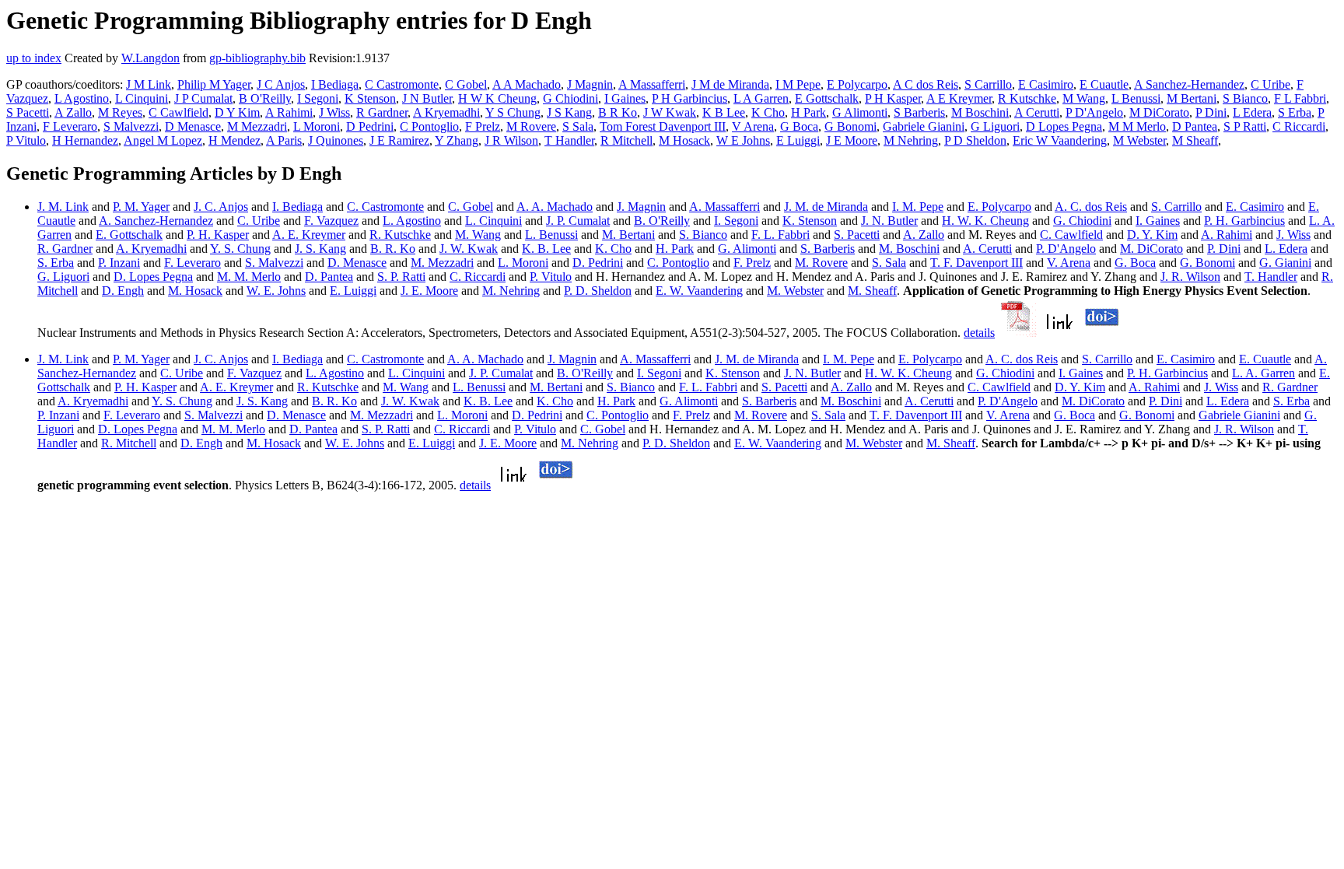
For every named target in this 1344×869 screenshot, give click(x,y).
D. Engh (123, 290)
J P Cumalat (203, 98)
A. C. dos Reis (1091, 206)
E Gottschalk (827, 98)
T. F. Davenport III (976, 262)
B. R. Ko (392, 248)
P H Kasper (893, 98)
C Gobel (466, 84)
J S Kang (569, 112)
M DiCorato (1159, 112)
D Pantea (1194, 126)
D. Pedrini (597, 262)
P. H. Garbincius (1244, 220)
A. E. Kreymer (308, 234)
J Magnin (590, 84)
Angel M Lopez (163, 140)
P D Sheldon (975, 140)
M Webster (1139, 140)
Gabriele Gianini (923, 126)
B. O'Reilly (662, 220)
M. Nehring (511, 290)
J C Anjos (281, 84)
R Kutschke (1027, 98)
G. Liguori (63, 276)
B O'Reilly (265, 98)
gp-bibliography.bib (257, 58)
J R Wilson (511, 140)
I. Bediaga (297, 206)
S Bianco (1245, 98)
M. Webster (795, 290)
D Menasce (193, 126)
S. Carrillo (1176, 206)
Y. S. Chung (240, 248)
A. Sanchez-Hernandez (156, 220)
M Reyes (120, 112)
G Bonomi (850, 126)
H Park (808, 112)
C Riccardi (1298, 126)
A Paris (284, 140)
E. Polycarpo (999, 206)
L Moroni (316, 126)
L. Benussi (551, 234)
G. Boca (1135, 262)
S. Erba (55, 262)
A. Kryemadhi (151, 248)
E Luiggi (798, 140)
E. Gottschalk (129, 234)
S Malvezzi (131, 126)
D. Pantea (329, 276)
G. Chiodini (1082, 220)
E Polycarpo (857, 84)
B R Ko (617, 112)
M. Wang (478, 234)
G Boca (799, 126)
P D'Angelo (1094, 112)
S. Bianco (703, 234)
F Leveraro (70, 126)
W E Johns (743, 140)
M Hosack (684, 140)
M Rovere (531, 126)
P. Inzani (119, 262)
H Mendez (234, 140)
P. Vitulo (551, 276)
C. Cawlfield (1071, 234)
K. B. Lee (546, 248)
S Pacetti (27, 112)
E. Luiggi (353, 290)
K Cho (768, 112)
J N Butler (427, 98)
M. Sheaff (872, 290)
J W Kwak (669, 112)
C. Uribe (258, 220)
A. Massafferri (724, 206)
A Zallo (73, 112)
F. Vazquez (331, 220)
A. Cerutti (987, 248)
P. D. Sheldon (598, 290)
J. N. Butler (889, 220)
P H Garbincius (689, 98)
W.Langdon (150, 58)
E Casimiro (1045, 84)
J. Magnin (641, 206)
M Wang (1083, 98)
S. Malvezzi (274, 262)
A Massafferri (651, 84)
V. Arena (1068, 262)
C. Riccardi (478, 276)
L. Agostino (412, 220)
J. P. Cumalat (578, 220)
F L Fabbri (1300, 98)
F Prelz (482, 126)
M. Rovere (821, 262)
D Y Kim (237, 112)
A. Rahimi (1226, 234)
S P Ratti (1244, 126)
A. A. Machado (554, 206)
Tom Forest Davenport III (663, 126)
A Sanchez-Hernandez (1189, 84)
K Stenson (370, 98)
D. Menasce (357, 262)
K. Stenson (809, 220)
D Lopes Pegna (1064, 126)
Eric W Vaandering (1060, 140)
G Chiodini (570, 98)
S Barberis (919, 112)
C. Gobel (470, 206)
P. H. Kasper (218, 234)
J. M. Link (63, 206)
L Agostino (81, 98)
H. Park (675, 248)
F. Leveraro (192, 262)
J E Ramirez (399, 140)
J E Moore (851, 140)
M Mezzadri (257, 126)
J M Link (148, 84)
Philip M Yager (213, 84)
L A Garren (761, 98)
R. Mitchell (128, 443)
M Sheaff (1195, 140)
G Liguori (995, 126)
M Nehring (911, 140)
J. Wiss (1293, 234)
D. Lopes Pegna (153, 276)
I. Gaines (1158, 220)
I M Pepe (798, 84)
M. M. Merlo (249, 276)
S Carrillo (988, 84)
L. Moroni (523, 262)
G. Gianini (1285, 262)
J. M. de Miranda (826, 206)
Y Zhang (456, 140)
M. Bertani (628, 234)
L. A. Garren (1263, 373)
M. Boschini (909, 248)
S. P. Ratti (401, 276)
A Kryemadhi (446, 112)
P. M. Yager (141, 206)
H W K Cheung (497, 98)
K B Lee (723, 112)
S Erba (1294, 112)
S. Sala (889, 262)
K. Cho (613, 248)
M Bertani (1191, 98)
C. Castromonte (385, 206)
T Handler (569, 140)
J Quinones (335, 140)
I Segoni (317, 98)
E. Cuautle (1265, 359)
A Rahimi (289, 112)
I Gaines (625, 98)
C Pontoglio (429, 126)
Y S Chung (513, 112)
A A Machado (526, 84)
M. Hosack (195, 290)
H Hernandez (85, 140)
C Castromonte (402, 84)
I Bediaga (335, 84)
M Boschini (980, 112)
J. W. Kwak (468, 248)
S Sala (577, 126)
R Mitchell (626, 140)
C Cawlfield (178, 112)
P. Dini (1224, 248)
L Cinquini (141, 98)
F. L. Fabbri (780, 234)
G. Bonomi (1207, 262)
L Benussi (1135, 98)
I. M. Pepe (917, 206)
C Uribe (1270, 84)
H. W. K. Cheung (985, 220)
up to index (33, 58)
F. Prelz (752, 262)
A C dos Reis (925, 84)
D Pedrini (370, 126)
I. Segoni (736, 220)
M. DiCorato (1151, 248)
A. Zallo (923, 234)
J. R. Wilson (1190, 276)
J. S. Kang (320, 248)
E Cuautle (1104, 84)
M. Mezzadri (442, 262)
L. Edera (1286, 248)
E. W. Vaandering (699, 290)
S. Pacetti (857, 234)
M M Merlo (1137, 126)
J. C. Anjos (221, 206)
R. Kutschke (400, 234)
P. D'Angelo (1066, 248)
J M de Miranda (730, 84)
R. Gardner (65, 248)
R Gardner (382, 112)
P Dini (1211, 112)
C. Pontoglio (678, 262)
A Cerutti (1036, 112)
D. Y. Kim (1152, 234)
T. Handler (1270, 276)
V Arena (753, 126)
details (979, 332)
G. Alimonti (747, 248)
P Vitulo (26, 140)
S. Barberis (827, 248)
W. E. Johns (276, 290)
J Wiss (334, 112)
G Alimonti (859, 112)
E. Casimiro (1255, 206)
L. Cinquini (493, 220)
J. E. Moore (429, 290)
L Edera (1252, 112)
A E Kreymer (959, 98)
